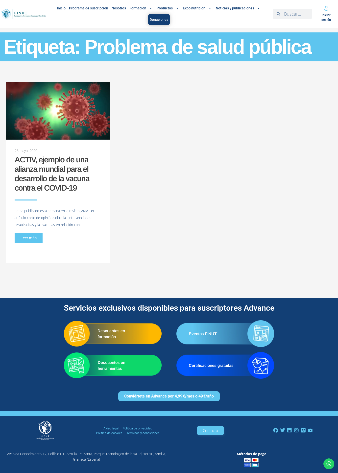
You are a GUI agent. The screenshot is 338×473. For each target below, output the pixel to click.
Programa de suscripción (88, 8)
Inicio (61, 8)
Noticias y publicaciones (235, 8)
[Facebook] (275, 430)
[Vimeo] (303, 430)
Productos (165, 8)
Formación (137, 8)
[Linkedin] (289, 430)
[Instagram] (296, 430)
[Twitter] (282, 430)
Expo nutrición (194, 8)
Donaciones (159, 20)
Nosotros (119, 8)
